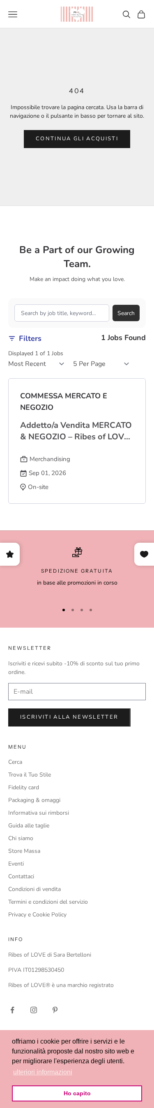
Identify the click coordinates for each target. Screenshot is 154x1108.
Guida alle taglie (28, 825)
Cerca (15, 762)
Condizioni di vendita (34, 889)
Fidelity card (23, 787)
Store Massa (24, 851)
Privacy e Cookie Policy (37, 914)
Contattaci (21, 876)
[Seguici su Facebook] (12, 1010)
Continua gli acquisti (77, 138)
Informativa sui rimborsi (38, 813)
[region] (77, 571)
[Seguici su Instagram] (34, 1010)
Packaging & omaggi (34, 800)
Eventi (16, 864)
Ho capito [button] (77, 1093)
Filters (30, 338)
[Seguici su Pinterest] (55, 1010)
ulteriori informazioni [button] (42, 1072)
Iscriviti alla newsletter (69, 717)
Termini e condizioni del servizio (48, 902)
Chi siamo (20, 838)
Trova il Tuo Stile (29, 775)
